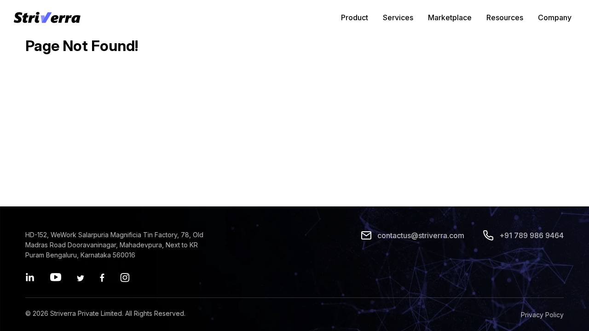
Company (555, 17)
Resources (504, 17)
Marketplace (450, 17)
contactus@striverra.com (420, 235)
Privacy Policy (542, 315)
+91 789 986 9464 (531, 235)
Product (354, 17)
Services (398, 17)
